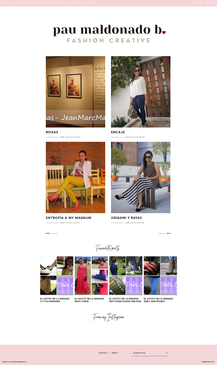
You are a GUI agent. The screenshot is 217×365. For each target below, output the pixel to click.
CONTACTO (77, 3)
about (115, 353)
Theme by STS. (207, 362)
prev (48, 233)
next (169, 233)
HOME (6, 3)
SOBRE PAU (91, 3)
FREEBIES (34, 3)
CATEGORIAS (18, 3)
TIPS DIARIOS (48, 3)
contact (103, 353)
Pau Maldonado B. (18, 362)
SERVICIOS (63, 3)
